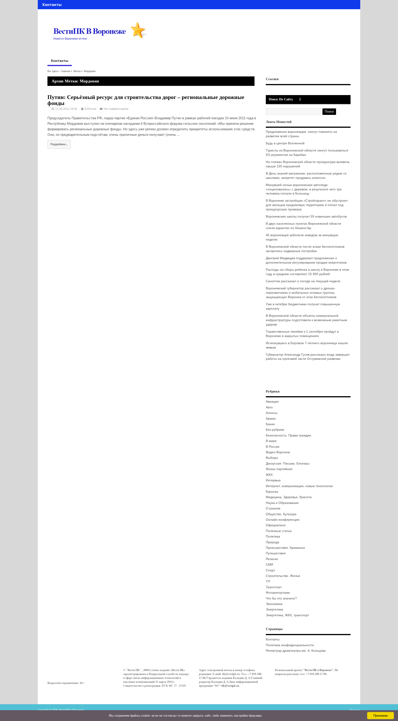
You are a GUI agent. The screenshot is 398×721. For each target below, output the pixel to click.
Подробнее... (59, 144)
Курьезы (272, 491)
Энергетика (274, 609)
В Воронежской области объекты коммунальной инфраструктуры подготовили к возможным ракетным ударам (306, 320)
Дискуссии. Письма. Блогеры (287, 463)
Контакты (52, 4)
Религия (272, 559)
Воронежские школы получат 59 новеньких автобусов (306, 216)
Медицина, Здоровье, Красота (289, 497)
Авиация (272, 401)
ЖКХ (269, 475)
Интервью (273, 480)
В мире (271, 441)
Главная (65, 71)
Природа (272, 542)
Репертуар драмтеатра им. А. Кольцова (296, 650)
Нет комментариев (116, 108)
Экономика (274, 604)
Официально (276, 525)
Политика (273, 536)
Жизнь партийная (279, 469)
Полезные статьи (279, 531)
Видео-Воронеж (278, 452)
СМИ (269, 564)
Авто (269, 407)
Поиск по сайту (281, 99)
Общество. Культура (281, 514)
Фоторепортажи (278, 592)
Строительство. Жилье (283, 576)
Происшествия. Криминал (285, 547)
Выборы (272, 457)
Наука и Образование (282, 503)
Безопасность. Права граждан (288, 435)
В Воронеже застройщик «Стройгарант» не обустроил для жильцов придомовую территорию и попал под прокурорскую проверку (307, 205)
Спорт (270, 570)
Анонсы (271, 413)
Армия (271, 418)
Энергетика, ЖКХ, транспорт (287, 615)
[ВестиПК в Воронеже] (102, 48)
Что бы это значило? (281, 598)
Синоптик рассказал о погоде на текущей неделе (303, 281)
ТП (268, 581)
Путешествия (276, 553)
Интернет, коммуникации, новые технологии (299, 486)
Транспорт (274, 587)
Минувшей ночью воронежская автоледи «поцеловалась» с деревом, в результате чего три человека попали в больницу (304, 189)
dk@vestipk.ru (230, 685)
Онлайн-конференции (282, 519)
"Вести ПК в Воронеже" (318, 670)
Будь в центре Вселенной (285, 143)
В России (90, 108)
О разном (273, 508)
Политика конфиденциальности (290, 645)
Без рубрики (275, 429)
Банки (270, 424)
